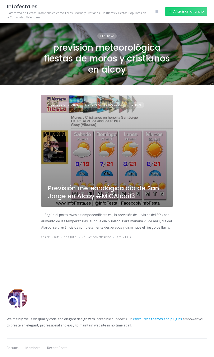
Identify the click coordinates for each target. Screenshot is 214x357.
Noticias (136, 104)
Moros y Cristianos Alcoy (104, 104)
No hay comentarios (96, 237)
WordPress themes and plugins (157, 319)
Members (32, 347)
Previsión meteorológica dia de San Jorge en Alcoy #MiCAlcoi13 (103, 192)
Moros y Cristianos (64, 104)
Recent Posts (57, 347)
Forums (13, 347)
